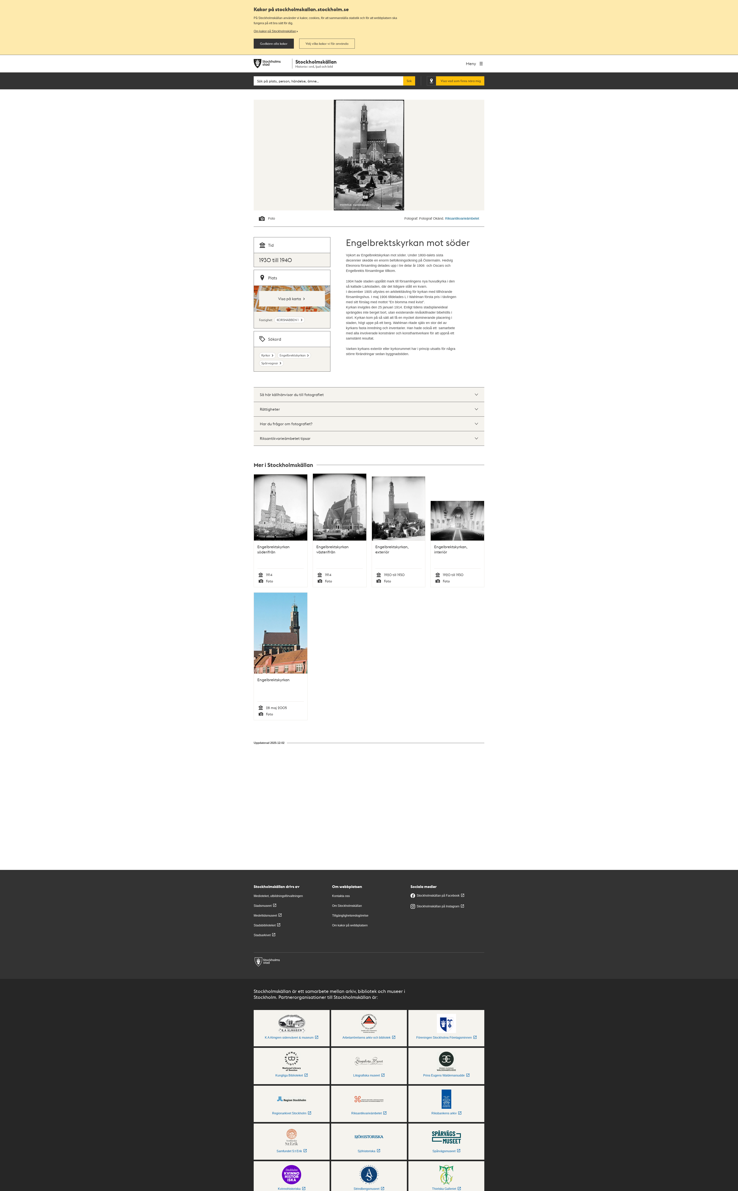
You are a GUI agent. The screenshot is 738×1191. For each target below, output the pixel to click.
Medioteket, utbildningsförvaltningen (278, 896)
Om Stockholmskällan (347, 905)
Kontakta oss (341, 896)
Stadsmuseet (263, 905)
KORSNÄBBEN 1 (288, 320)
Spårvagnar (269, 363)
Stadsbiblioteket (265, 925)
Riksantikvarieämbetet (462, 218)
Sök (409, 81)
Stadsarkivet (262, 935)
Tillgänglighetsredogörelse (350, 915)
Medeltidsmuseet (265, 915)
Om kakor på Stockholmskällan (275, 31)
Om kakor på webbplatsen (350, 925)
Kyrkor (265, 355)
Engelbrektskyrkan (293, 355)
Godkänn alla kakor (274, 44)
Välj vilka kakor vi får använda (327, 44)
